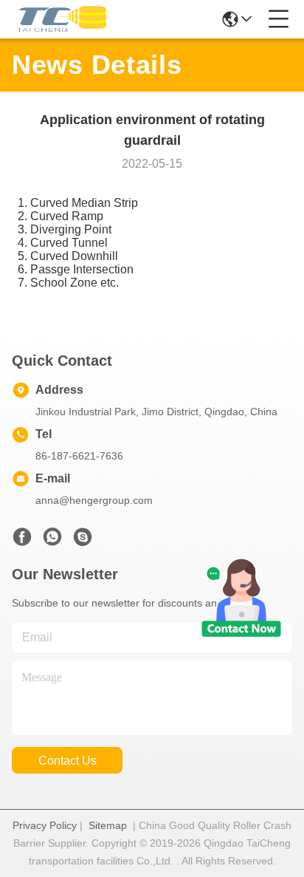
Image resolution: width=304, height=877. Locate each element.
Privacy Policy (45, 825)
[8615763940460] (52, 541)
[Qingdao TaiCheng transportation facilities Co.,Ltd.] (60, 19)
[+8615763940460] (82, 541)
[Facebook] (22, 541)
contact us (67, 760)
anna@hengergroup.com (94, 500)
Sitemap (108, 825)
